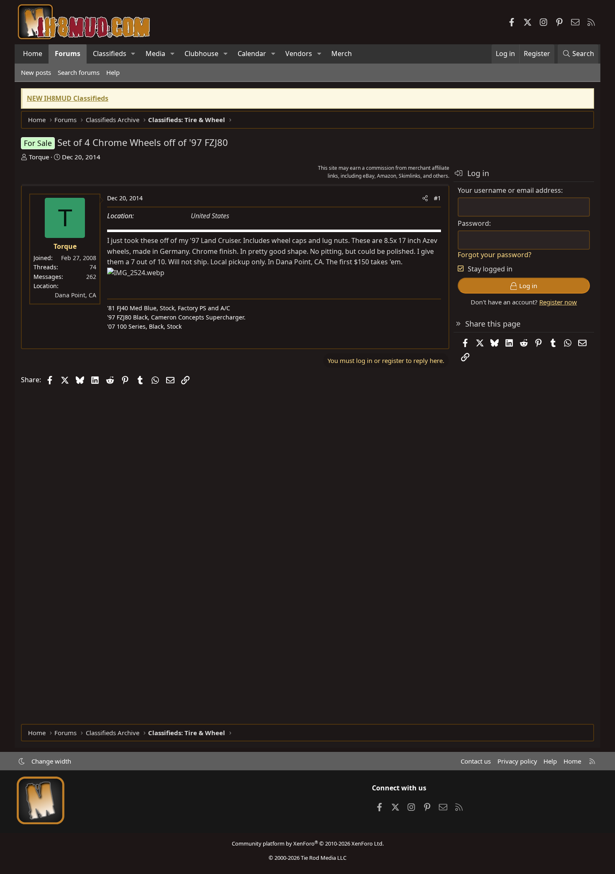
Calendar (252, 53)
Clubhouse (201, 53)
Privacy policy (517, 761)
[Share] (425, 198)
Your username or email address (509, 190)
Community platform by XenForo (308, 843)
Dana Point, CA (75, 295)
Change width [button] (51, 761)
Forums (67, 53)
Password (473, 223)
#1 (437, 198)
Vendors (298, 53)
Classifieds (109, 53)
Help (113, 72)
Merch (341, 53)
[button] (133, 54)
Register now (558, 302)
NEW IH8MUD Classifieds (67, 98)
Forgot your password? (494, 254)
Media (155, 53)
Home (32, 53)
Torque (39, 157)
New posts (36, 72)
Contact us (476, 761)
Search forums (79, 72)
